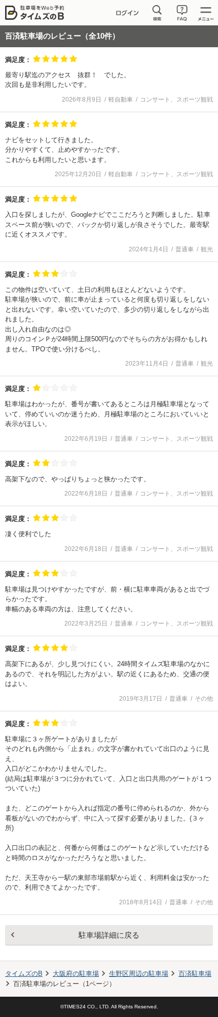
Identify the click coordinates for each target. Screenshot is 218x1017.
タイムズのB (24, 973)
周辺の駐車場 (138, 973)
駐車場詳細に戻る (109, 935)
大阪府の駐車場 (76, 973)
